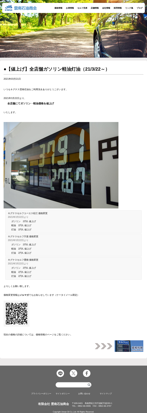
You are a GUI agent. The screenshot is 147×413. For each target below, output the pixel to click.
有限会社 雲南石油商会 (53, 404)
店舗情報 (95, 8)
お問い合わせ (84, 394)
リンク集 (129, 8)
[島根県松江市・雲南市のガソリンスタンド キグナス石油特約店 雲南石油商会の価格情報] (129, 345)
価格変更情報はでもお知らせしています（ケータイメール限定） (41, 295)
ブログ (140, 8)
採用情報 (118, 8)
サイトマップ (106, 394)
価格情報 (58, 8)
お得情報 (70, 8)
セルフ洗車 (82, 8)
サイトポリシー (63, 394)
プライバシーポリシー (41, 394)
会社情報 (106, 8)
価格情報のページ (45, 334)
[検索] (89, 384)
